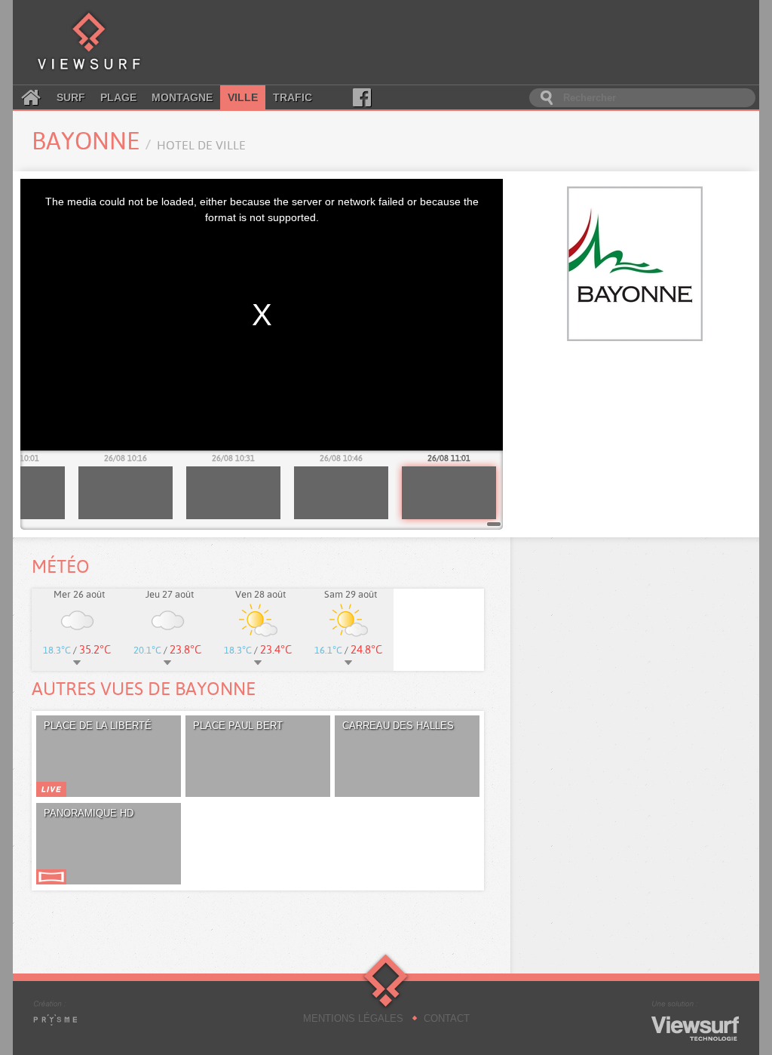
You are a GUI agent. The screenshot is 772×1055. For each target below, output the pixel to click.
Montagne (182, 97)
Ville (243, 97)
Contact (447, 1018)
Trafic (292, 97)
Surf (71, 97)
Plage (118, 97)
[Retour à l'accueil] (89, 42)
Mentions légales (353, 1018)
